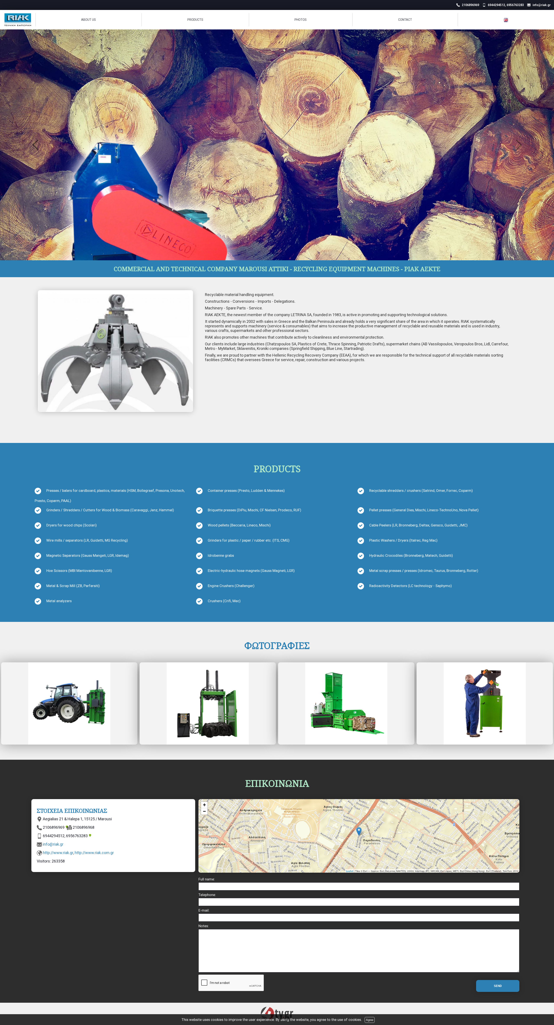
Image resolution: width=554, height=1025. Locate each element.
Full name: (206, 879)
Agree (369, 1020)
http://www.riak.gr (58, 852)
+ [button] (204, 805)
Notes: (203, 926)
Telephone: (207, 895)
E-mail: (203, 910)
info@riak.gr (53, 844)
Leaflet (349, 871)
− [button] (204, 811)
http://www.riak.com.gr (94, 852)
